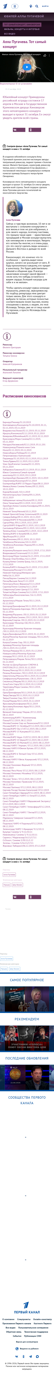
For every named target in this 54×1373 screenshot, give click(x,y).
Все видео (11, 1327)
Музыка (7, 885)
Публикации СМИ (32, 1336)
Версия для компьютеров (27, 1342)
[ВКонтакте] (19, 130)
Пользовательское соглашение (33, 1327)
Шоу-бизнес (17, 885)
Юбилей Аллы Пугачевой (24, 16)
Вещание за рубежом (29, 1348)
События (17, 1336)
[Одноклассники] (35, 130)
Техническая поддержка (36, 1331)
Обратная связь (13, 1331)
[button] (27, 67)
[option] (27, 999)
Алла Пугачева (9, 874)
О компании (8, 1319)
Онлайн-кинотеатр (42, 1319)
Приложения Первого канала (16, 1323)
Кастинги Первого (43, 1323)
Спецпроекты (23, 1319)
